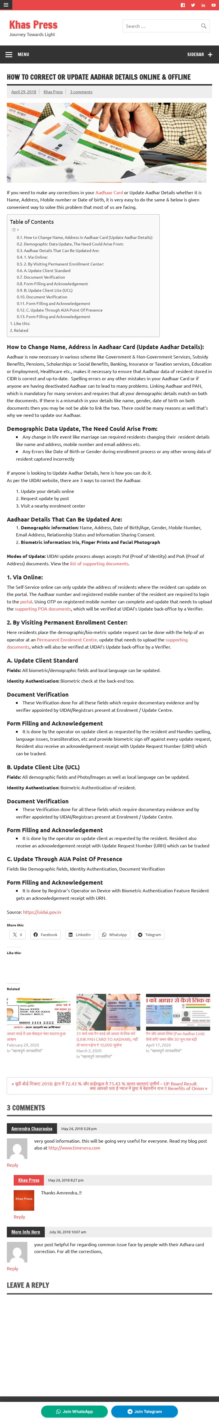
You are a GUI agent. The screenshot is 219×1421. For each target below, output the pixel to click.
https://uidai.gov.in (42, 912)
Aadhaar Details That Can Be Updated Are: (61, 250)
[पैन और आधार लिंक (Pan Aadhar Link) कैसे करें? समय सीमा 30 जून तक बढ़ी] (178, 1012)
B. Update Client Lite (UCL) (48, 290)
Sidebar (195, 54)
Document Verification (44, 277)
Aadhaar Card (109, 192)
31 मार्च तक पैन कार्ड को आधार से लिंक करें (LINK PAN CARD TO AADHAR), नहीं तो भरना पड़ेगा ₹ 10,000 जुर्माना (107, 1039)
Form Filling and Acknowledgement (56, 283)
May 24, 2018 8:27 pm (66, 1180)
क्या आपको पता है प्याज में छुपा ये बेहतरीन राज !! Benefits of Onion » (148, 1088)
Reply (12, 1165)
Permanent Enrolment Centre (67, 639)
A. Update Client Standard (47, 270)
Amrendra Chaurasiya (31, 1128)
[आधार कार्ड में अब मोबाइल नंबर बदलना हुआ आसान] (39, 1012)
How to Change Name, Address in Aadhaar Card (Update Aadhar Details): (89, 237)
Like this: (22, 323)
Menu (23, 54)
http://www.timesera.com (74, 1147)
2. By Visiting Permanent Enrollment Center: (64, 263)
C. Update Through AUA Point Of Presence (64, 309)
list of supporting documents (99, 563)
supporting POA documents (43, 608)
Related (21, 330)
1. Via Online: (36, 256)
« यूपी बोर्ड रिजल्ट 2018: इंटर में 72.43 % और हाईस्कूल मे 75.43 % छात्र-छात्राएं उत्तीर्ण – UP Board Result (104, 1083)
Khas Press (33, 24)
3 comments (81, 91)
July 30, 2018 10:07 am (67, 1231)
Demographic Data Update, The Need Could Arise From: (73, 243)
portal (26, 601)
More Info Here (25, 1232)
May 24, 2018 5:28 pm (79, 1128)
